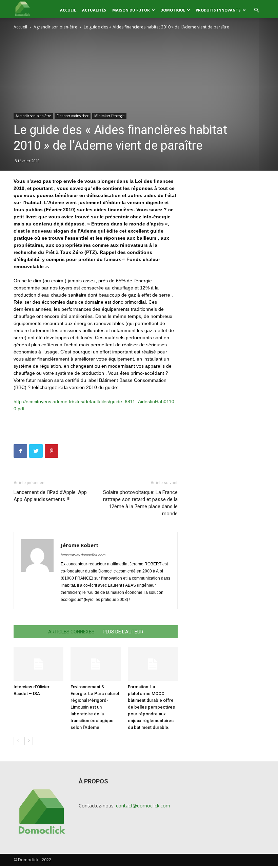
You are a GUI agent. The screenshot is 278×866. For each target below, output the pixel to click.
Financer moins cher (72, 115)
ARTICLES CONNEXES (71, 631)
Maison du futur (131, 10)
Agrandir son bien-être (55, 27)
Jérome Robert (80, 545)
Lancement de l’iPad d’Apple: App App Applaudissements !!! (50, 495)
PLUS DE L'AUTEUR (123, 631)
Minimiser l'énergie (109, 115)
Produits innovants (218, 10)
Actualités (94, 10)
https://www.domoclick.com (83, 555)
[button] (256, 10)
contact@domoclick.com (143, 805)
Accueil (68, 10)
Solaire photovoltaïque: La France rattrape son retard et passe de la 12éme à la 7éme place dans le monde (140, 503)
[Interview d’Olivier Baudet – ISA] (38, 664)
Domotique (172, 10)
